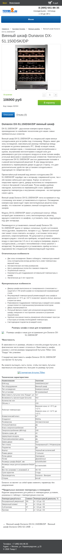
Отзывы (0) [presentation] (21, 114)
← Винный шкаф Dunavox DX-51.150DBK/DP (24, 524)
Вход (5, 3)
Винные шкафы (34, 29)
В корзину (49, 102)
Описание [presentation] (8, 114)
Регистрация (14, 3)
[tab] (8, 114)
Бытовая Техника (18, 29)
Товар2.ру (5, 29)
